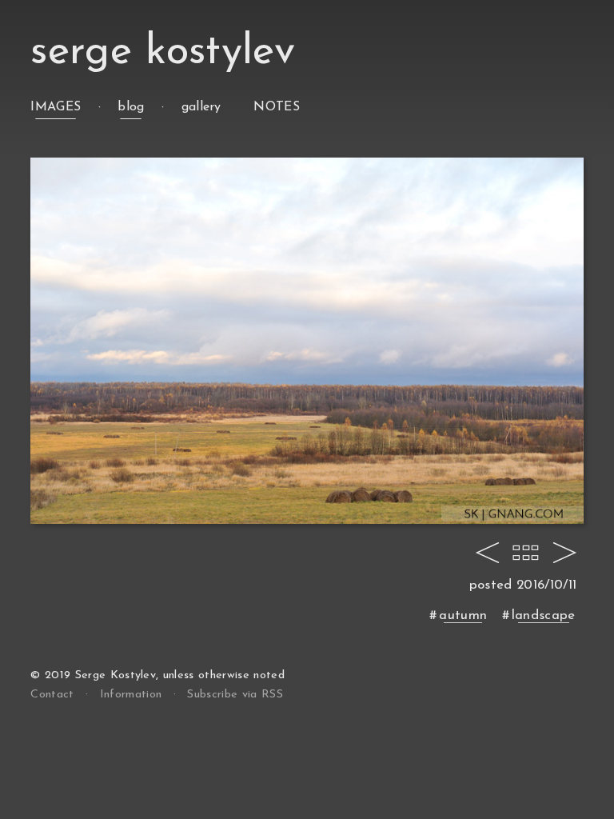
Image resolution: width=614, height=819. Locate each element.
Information (131, 695)
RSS (234, 695)
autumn (463, 615)
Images (55, 107)
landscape (544, 615)
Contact (52, 695)
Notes (276, 107)
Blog (131, 107)
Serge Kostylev (162, 52)
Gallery (201, 107)
